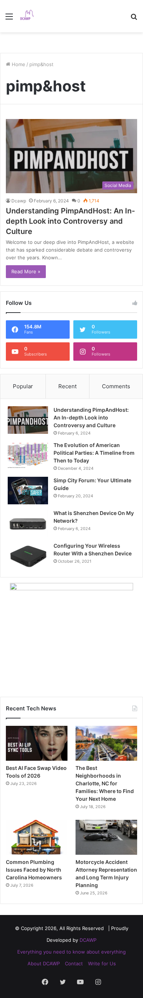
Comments (116, 386)
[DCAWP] (29, 16)
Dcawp (18, 200)
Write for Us (102, 963)
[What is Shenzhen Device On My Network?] (28, 523)
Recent (67, 386)
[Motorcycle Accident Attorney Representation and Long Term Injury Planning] (106, 837)
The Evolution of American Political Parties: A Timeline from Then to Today (94, 453)
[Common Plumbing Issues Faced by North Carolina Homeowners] (36, 837)
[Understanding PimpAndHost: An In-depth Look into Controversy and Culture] (28, 420)
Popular (23, 386)
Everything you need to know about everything (71, 952)
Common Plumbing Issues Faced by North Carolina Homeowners (34, 869)
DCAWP (88, 940)
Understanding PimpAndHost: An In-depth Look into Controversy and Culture (70, 221)
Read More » (25, 271)
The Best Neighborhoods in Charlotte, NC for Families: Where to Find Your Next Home (105, 783)
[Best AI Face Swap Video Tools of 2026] (36, 743)
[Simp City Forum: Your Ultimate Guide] (28, 490)
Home (17, 64)
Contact (74, 963)
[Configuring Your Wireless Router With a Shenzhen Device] (28, 556)
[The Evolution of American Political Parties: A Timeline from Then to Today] (28, 455)
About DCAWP (43, 963)
